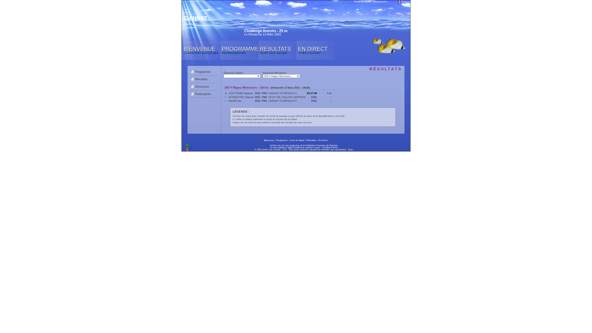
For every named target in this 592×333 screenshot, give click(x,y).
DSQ (314, 97)
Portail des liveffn (362, 1)
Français (405, 2)
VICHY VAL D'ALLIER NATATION (286, 97)
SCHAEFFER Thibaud (240, 97)
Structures (202, 86)
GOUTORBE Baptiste (240, 93)
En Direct (323, 140)
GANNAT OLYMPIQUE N (282, 93)
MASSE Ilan (235, 100)
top (350, 149)
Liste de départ (297, 140)
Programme (203, 72)
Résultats (201, 79)
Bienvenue (269, 140)
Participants (203, 94)
